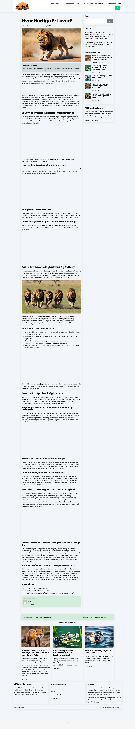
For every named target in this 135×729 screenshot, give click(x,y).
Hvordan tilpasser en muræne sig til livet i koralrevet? (100, 85)
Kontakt (53, 691)
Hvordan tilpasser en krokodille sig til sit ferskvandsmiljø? (100, 67)
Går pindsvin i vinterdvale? (42, 617)
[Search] (118, 8)
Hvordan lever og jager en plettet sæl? (102, 76)
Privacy (104, 707)
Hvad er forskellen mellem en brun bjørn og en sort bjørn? (101, 95)
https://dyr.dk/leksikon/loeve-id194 (37, 591)
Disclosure (54, 698)
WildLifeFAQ (21, 707)
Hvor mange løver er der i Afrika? (100, 617)
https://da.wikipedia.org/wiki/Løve (37, 589)
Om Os (53, 688)
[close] (68, 723)
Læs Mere (24, 679)
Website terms (111, 707)
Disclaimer (118, 707)
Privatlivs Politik (56, 695)
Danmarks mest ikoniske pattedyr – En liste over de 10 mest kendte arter (102, 57)
